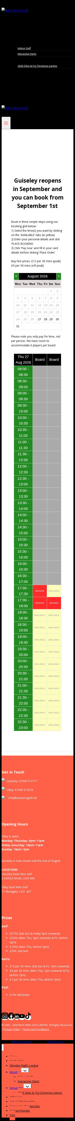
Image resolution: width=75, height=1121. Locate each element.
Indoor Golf (24, 48)
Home (17, 25)
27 (39, 319)
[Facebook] (11, 1017)
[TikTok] (28, 1017)
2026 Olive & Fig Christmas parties (37, 66)
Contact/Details (23, 88)
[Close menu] (3, 1047)
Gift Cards (19, 71)
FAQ (16, 93)
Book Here (20, 31)
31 (17, 326)
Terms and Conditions (36, 1029)
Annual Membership (26, 77)
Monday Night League (28, 36)
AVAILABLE (53, 591)
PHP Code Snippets (21, 1041)
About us (15, 1072)
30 (57, 319)
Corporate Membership (28, 82)
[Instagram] (5, 1017)
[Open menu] (6, 123)
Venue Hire (17, 1088)
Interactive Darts (27, 54)
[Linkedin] (16, 1017)
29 (51, 319)
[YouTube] (22, 1017)
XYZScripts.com (55, 1041)
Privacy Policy (12, 1029)
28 (45, 319)
